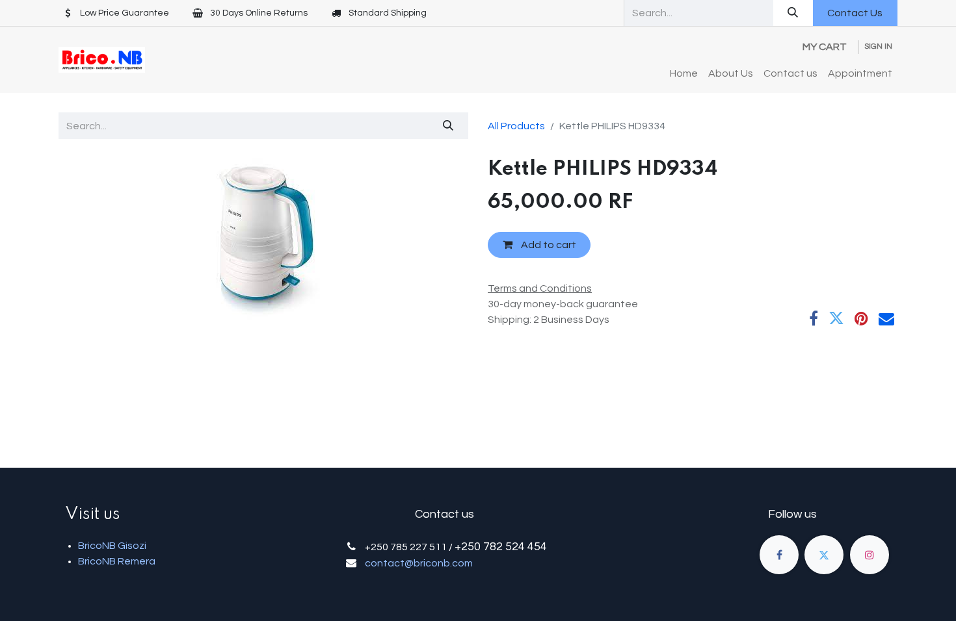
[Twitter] (836, 318)
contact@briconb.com (419, 563)
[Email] (886, 318)
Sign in (878, 46)
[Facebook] (813, 318)
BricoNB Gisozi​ (112, 545)
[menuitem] (684, 73)
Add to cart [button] (547, 245)
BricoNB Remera (116, 561)
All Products (516, 126)
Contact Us (855, 13)
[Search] (793, 13)
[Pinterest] (861, 318)
